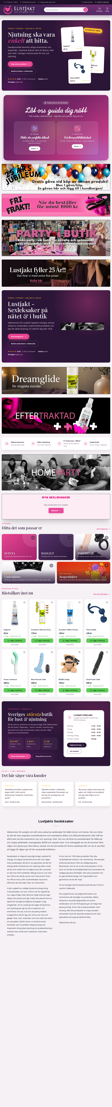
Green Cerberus (10, 679)
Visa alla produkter (19, 64)
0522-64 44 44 (88, 2)
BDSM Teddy (64, 679)
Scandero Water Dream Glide (70, 630)
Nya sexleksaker (56, 497)
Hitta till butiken (18, 756)
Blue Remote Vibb (38, 679)
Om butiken (74, 751)
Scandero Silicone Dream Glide (42, 630)
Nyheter (54, 510)
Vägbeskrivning (75, 745)
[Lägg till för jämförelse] (24, 607)
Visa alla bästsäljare (100, 594)
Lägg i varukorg (16, 641)
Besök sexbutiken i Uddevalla (23, 343)
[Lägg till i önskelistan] (24, 602)
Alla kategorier (17, 336)
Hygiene (7, 630)
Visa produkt (14, 644)
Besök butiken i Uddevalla (22, 71)
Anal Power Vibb (93, 679)
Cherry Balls (91, 630)
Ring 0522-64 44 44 (43, 756)
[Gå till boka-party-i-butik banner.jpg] (56, 238)
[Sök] (85, 10)
